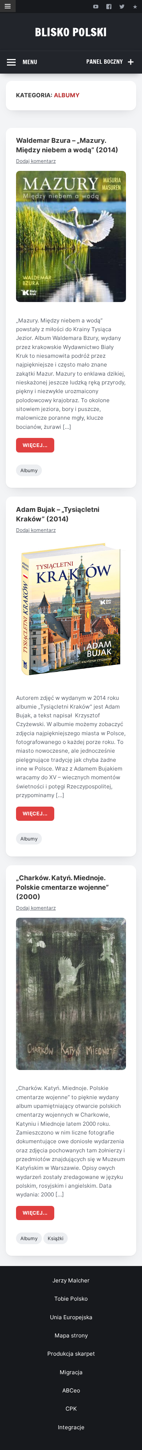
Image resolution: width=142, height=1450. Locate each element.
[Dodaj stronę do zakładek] (135, 6)
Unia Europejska (71, 1317)
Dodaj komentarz (36, 161)
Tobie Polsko (71, 1298)
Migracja (71, 1372)
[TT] (122, 6)
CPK (71, 1408)
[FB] (108, 6)
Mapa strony (71, 1335)
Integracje (71, 1427)
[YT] (95, 6)
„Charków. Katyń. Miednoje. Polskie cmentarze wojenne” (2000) (62, 887)
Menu (30, 62)
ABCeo (71, 1390)
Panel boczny (104, 62)
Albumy (29, 470)
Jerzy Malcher (71, 1280)
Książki (55, 1238)
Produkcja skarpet (71, 1353)
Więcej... (35, 445)
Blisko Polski (71, 32)
